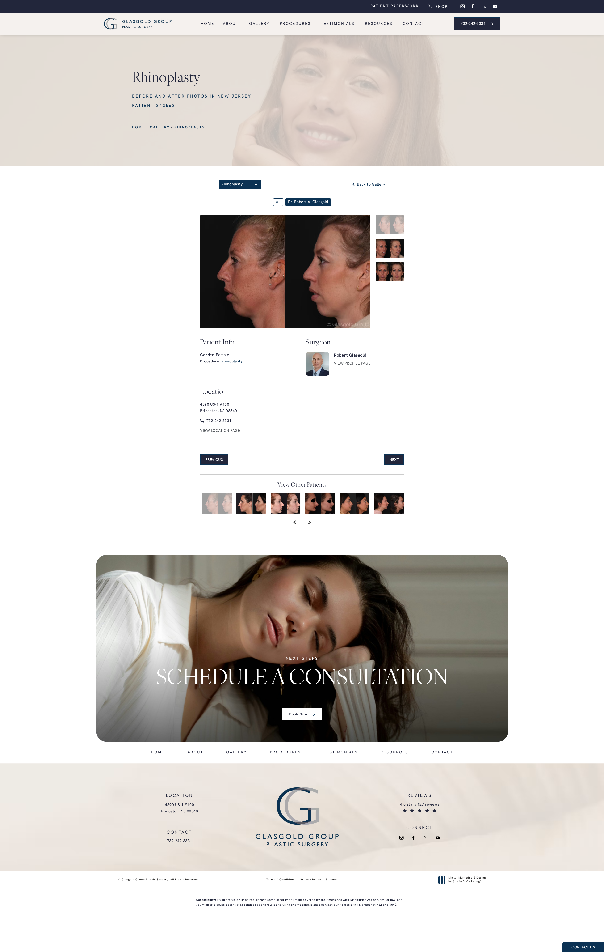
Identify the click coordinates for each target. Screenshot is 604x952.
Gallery (160, 127)
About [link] (231, 24)
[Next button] (309, 523)
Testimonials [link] (338, 24)
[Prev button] (294, 523)
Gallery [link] (259, 24)
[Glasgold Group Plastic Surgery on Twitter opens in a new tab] (484, 6)
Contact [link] (413, 24)
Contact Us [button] (583, 947)
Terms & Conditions (281, 879)
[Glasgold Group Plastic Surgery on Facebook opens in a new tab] (473, 6)
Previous (214, 460)
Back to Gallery (370, 185)
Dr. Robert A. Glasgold (308, 202)
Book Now (298, 714)
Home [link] (207, 24)
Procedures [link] (295, 24)
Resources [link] (379, 24)
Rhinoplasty (189, 127)
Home (138, 127)
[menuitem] (462, 6)
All (278, 202)
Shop (441, 6)
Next (394, 460)
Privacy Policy (310, 879)
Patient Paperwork (394, 6)
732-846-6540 (386, 904)
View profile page (352, 364)
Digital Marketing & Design (467, 880)
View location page (220, 431)
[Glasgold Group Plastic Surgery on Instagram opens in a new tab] (462, 6)
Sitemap (332, 879)
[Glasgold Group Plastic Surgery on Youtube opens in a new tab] (495, 6)
